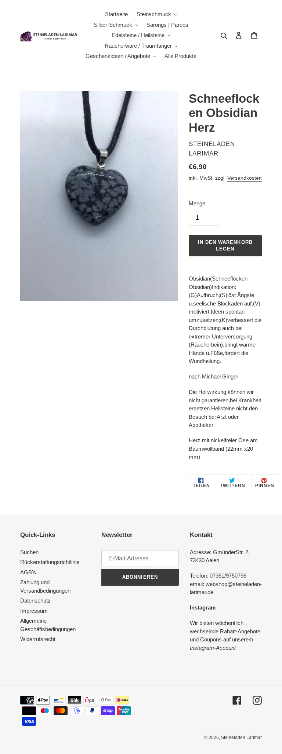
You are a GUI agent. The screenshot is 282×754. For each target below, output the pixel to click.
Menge (197, 203)
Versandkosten (244, 178)
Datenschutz (35, 600)
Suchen (29, 552)
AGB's (28, 572)
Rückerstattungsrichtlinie (49, 562)
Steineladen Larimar (241, 737)
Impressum (34, 611)
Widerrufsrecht (37, 639)
